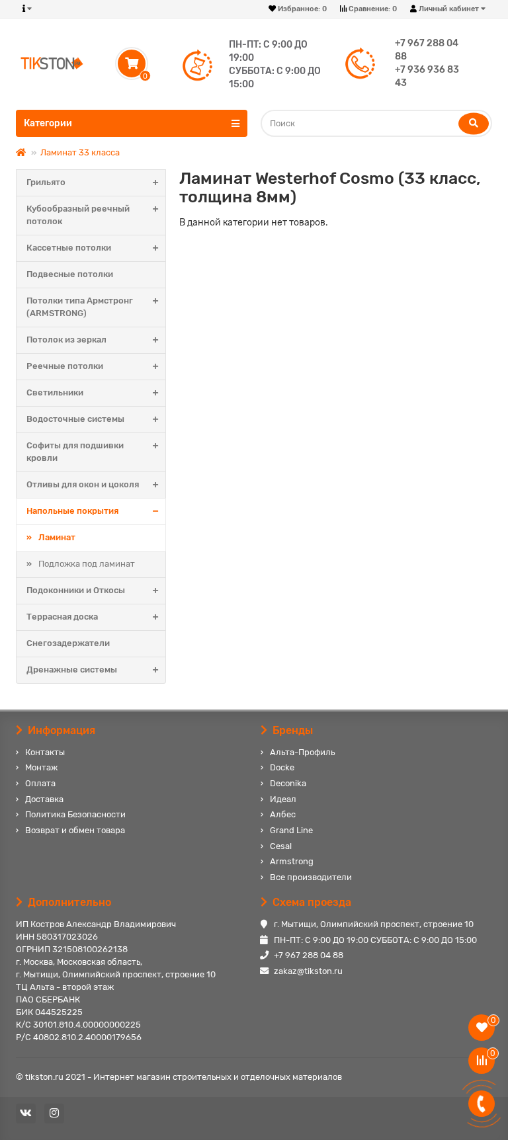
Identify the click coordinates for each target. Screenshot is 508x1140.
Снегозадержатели (68, 643)
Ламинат (56, 537)
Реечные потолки (64, 366)
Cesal (281, 846)
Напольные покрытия (72, 511)
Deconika (288, 783)
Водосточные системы (75, 419)
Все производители (311, 877)
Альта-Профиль (302, 752)
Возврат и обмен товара (75, 830)
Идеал (283, 799)
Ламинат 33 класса (80, 152)
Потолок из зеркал (66, 340)
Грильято (45, 182)
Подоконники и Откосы (75, 590)
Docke (282, 767)
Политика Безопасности (75, 814)
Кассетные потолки (68, 248)
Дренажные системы (71, 669)
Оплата (40, 783)
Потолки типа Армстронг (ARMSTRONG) (79, 307)
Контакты (45, 752)
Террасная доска (62, 617)
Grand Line (291, 830)
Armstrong (292, 861)
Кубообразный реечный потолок (78, 215)
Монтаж (41, 767)
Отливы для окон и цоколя (82, 484)
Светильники (54, 392)
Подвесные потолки (69, 274)
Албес (283, 814)
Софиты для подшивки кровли (75, 451)
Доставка (44, 799)
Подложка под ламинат (86, 564)
